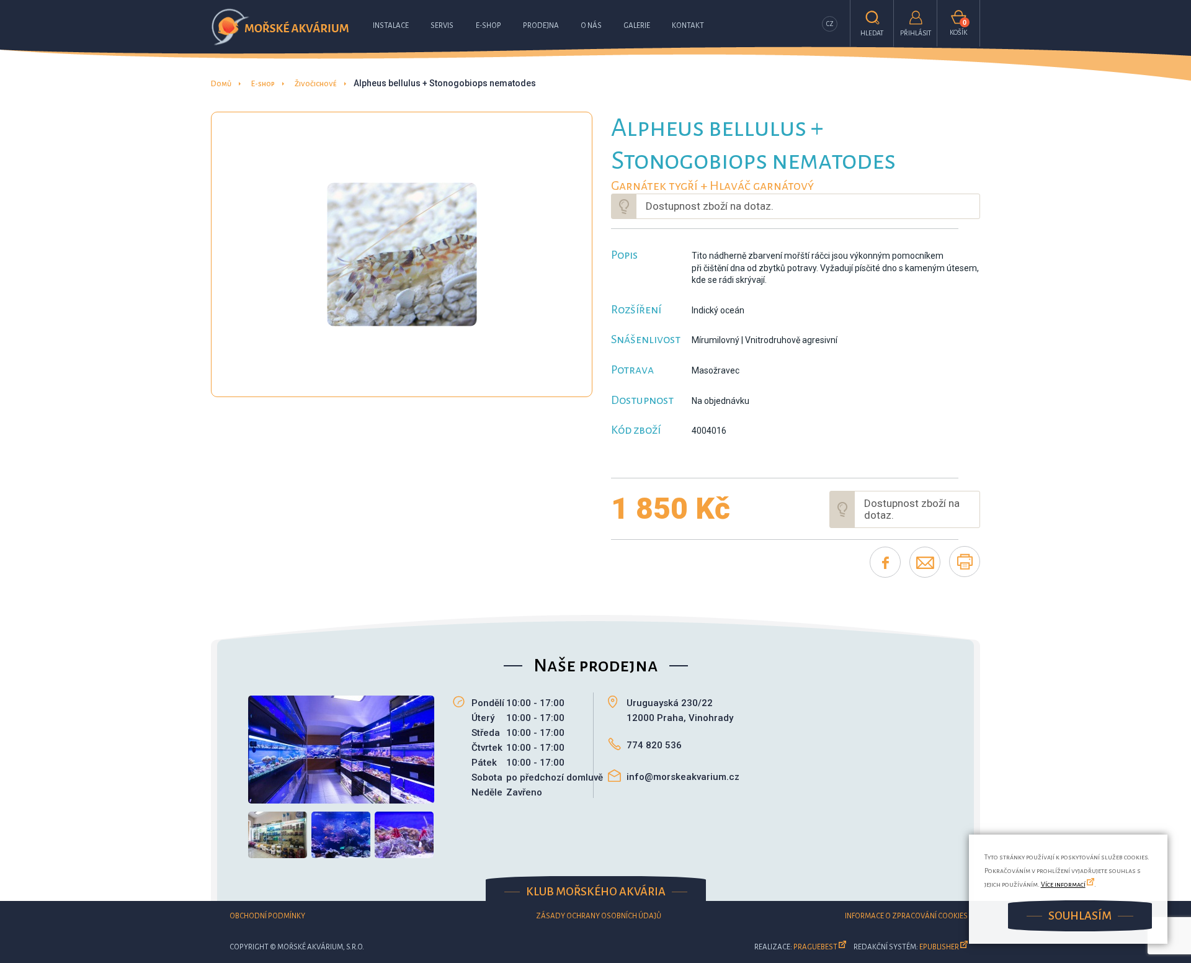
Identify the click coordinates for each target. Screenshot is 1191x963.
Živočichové (316, 84)
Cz (830, 23)
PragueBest (815, 947)
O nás (591, 26)
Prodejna (541, 26)
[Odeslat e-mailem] (924, 562)
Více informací (1063, 884)
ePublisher (939, 947)
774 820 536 (654, 745)
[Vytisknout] (964, 561)
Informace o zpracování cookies (906, 916)
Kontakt (688, 26)
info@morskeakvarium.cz (683, 776)
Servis (441, 26)
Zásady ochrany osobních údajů (598, 916)
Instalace (391, 26)
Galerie (636, 26)
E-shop (488, 26)
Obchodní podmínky (267, 916)
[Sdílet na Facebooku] (885, 562)
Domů (221, 84)
